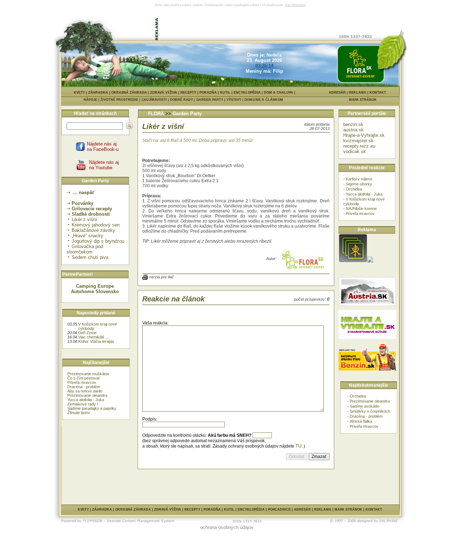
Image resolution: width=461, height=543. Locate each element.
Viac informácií (295, 5)
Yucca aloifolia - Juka (85, 400)
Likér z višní (84, 219)
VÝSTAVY (236, 100)
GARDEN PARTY (211, 100)
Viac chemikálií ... (93, 337)
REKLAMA (357, 92)
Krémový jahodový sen (96, 225)
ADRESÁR (337, 92)
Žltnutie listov (78, 412)
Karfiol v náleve (359, 179)
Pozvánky (82, 203)
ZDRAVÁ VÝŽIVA (163, 92)
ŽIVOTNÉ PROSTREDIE (121, 100)
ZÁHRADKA (98, 92)
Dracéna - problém (83, 387)
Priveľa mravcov (81, 382)
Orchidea (354, 189)
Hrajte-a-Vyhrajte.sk (364, 135)
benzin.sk (353, 124)
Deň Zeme (87, 333)
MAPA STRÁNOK (363, 100)
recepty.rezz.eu (359, 146)
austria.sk (353, 130)
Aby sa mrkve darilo (84, 391)
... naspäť (83, 192)
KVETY (79, 92)
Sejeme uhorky (359, 184)
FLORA (156, 113)
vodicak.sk (354, 151)
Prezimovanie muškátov (88, 374)
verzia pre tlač (161, 277)
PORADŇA (208, 92)
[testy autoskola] (370, 261)
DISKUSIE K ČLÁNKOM (264, 100)
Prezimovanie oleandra (87, 395)
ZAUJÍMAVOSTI (156, 100)
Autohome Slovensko (95, 291)
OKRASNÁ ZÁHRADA (129, 92)
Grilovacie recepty (92, 208)
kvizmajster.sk (358, 140)
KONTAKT (378, 92)
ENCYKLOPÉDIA (247, 92)
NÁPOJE (92, 100)
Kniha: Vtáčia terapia (96, 341)
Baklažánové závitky (93, 230)
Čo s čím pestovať (83, 378)
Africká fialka (361, 421)
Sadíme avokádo (364, 406)
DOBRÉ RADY (183, 100)
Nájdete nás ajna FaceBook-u (102, 146)
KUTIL (225, 92)
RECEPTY (188, 92)
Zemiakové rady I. (83, 404)
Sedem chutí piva (90, 257)
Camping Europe (95, 286)
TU (298, 446)
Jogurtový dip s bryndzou (98, 241)
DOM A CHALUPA (278, 92)
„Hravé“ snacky (87, 235)
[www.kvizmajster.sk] (353, 261)
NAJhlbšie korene (361, 208)
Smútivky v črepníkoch (370, 411)
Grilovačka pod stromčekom (85, 249)
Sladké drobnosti (91, 214)
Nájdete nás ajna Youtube (104, 165)
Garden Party (187, 113)
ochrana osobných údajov (227, 527)
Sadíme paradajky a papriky (91, 408)
